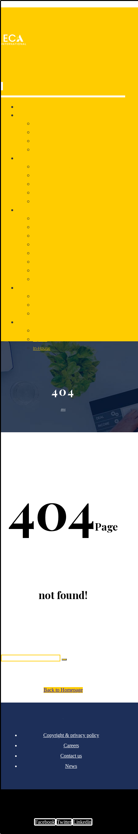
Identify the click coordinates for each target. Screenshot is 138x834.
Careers (71, 745)
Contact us (71, 755)
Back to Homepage (63, 690)
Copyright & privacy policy (71, 735)
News (71, 766)
